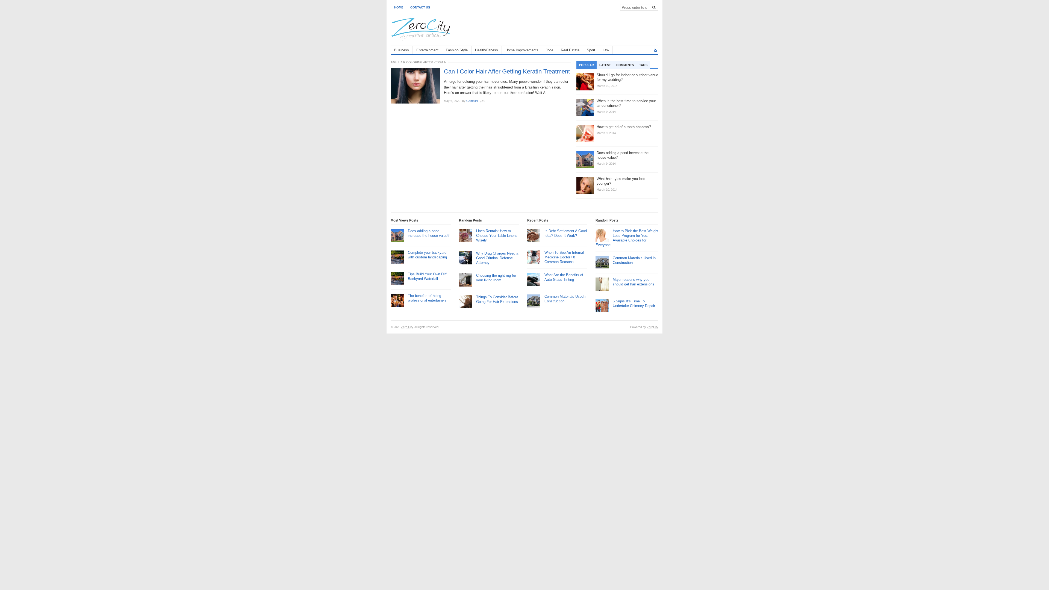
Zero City (407, 327)
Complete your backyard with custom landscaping (427, 254)
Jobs (549, 50)
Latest (605, 65)
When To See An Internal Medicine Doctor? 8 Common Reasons (564, 257)
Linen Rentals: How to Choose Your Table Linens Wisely (496, 235)
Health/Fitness (486, 50)
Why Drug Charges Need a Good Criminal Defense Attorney (497, 258)
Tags (643, 65)
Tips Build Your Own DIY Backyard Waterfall (427, 276)
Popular (586, 65)
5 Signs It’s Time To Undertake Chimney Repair (634, 303)
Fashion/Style (457, 50)
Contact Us (420, 7)
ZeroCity (652, 327)
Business (401, 50)
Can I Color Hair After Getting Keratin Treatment (507, 71)
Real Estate (570, 50)
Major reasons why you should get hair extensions (633, 282)
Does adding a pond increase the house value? (428, 233)
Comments (625, 65)
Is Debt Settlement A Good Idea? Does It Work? (565, 233)
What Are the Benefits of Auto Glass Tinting (563, 277)
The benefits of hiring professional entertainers (427, 298)
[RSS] (655, 50)
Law (606, 50)
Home (398, 7)
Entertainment (427, 50)
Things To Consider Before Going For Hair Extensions (497, 299)
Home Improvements (521, 50)
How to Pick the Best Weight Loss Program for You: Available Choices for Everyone (627, 238)
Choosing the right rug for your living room (496, 277)
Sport (591, 50)
